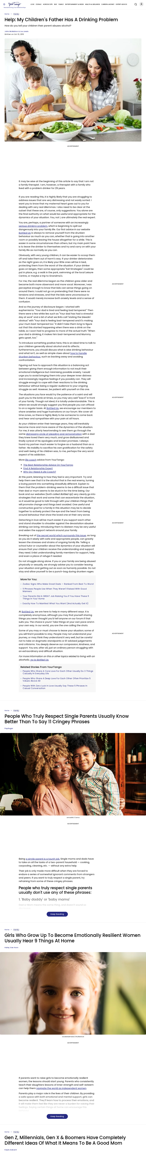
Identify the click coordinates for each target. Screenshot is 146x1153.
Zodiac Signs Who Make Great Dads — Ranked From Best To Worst (58, 584)
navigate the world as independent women (61, 1088)
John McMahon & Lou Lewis (16, 31)
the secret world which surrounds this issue (61, 535)
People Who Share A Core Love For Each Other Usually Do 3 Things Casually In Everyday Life (58, 672)
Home (7, 14)
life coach (30, 459)
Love (32, 4)
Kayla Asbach (11, 1150)
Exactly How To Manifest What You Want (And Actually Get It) (56, 603)
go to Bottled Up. (39, 659)
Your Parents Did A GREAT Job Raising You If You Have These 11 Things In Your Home (56, 597)
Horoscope (48, 4)
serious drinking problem (33, 226)
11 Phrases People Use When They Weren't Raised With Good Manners (55, 590)
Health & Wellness (92, 4)
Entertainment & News (74, 4)
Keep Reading (57, 914)
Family (61, 4)
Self (55, 4)
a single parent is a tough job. (43, 858)
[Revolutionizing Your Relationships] (14, 4)
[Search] (135, 4)
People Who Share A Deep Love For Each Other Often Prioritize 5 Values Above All (57, 679)
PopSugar (9, 728)
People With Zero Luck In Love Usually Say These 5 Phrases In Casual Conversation (55, 687)
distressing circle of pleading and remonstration (54, 434)
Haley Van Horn (11, 947)
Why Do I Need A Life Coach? (39, 471)
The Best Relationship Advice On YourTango (48, 465)
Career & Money (107, 4)
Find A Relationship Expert (38, 468)
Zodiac (39, 4)
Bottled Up (25, 232)
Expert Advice (121, 4)
